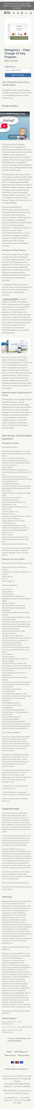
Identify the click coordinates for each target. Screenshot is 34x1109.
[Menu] (31, 12)
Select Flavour (10, 67)
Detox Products (21, 1038)
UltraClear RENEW (10, 299)
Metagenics (17, 1041)
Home (9, 1052)
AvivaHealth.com (21, 1069)
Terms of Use (10, 1055)
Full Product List (20, 1052)
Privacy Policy (23, 1055)
